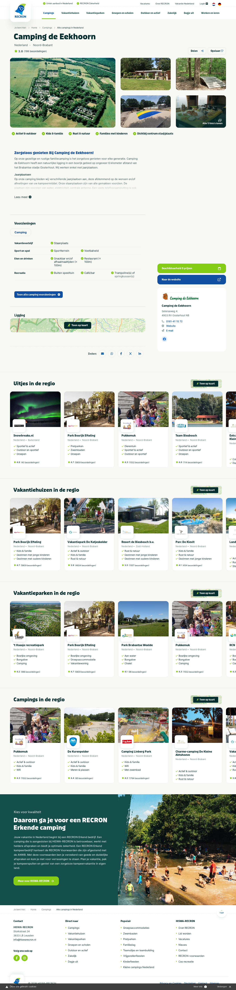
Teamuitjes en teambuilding (138, 950)
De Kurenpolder (78, 751)
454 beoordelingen (192, 565)
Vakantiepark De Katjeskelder (87, 542)
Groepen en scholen (122, 13)
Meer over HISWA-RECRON (33, 881)
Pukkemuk (128, 435)
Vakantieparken (95, 13)
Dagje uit (189, 13)
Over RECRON (162, 3)
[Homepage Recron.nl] (17, 982)
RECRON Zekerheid (89, 3)
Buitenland (33, 440)
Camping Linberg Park (136, 751)
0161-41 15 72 (174, 321)
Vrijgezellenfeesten (134, 955)
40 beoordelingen (30, 462)
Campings (48, 13)
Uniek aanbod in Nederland (59, 3)
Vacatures (145, 3)
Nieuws (182, 944)
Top (222, 913)
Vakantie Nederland (184, 3)
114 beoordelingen (192, 462)
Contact (182, 950)
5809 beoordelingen (85, 462)
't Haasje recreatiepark (28, 645)
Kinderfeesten (131, 961)
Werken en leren (210, 13)
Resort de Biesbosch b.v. (137, 542)
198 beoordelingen (35, 51)
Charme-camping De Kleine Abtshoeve (194, 753)
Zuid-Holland (143, 546)
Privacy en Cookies (170, 983)
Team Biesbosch (186, 435)
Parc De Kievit (185, 542)
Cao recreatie (186, 961)
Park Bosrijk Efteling (81, 435)
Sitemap (214, 983)
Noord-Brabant (90, 440)
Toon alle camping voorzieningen (36, 294)
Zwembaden (130, 933)
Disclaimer (190, 983)
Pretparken (129, 939)
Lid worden (184, 933)
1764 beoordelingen (139, 778)
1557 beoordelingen (139, 565)
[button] (220, 431)
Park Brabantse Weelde (137, 645)
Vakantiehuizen (70, 13)
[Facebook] (16, 958)
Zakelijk (172, 13)
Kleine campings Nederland (138, 967)
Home (34, 27)
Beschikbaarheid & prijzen (177, 268)
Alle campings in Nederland (70, 27)
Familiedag (129, 944)
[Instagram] (24, 958)
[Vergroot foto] (146, 74)
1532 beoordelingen (139, 462)
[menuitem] (48, 13)
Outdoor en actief (150, 13)
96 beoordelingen (137, 671)
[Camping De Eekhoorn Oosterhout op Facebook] (164, 339)
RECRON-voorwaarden (191, 955)
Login (202, 3)
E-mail (169, 330)
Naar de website (171, 279)
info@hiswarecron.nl (24, 939)
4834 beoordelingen (85, 565)
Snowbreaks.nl (23, 435)
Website (171, 325)
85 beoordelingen (84, 778)
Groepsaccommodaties (136, 927)
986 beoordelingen (31, 671)
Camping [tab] (21, 232)
